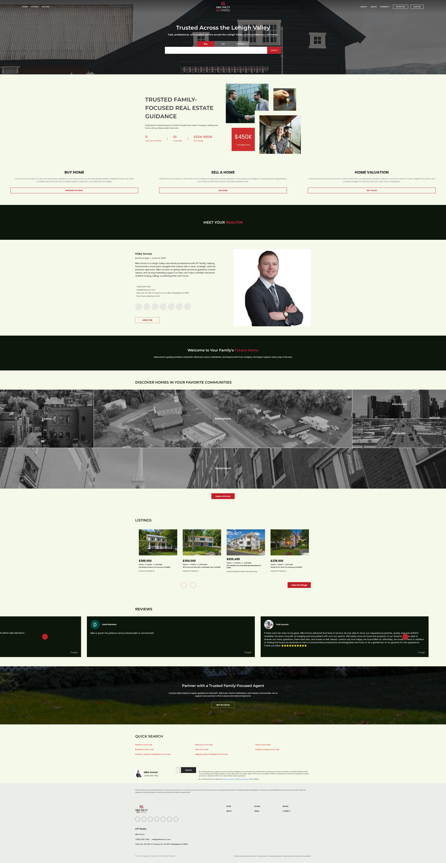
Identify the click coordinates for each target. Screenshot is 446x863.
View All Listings (299, 585)
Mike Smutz (143, 253)
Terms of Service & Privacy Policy (245, 856)
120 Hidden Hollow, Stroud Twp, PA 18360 (154, 567)
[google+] (187, 306)
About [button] (364, 7)
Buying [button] (35, 7)
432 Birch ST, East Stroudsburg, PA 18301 (286, 567)
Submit (188, 770)
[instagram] (171, 306)
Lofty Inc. (147, 856)
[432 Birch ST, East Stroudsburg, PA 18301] (290, 555)
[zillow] (163, 306)
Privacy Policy (243, 779)
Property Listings (288, 856)
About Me (147, 320)
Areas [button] (374, 7)
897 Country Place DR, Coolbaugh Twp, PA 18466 (201, 567)
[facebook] (138, 306)
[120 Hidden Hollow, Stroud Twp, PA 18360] (158, 555)
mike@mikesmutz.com (145, 290)
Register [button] (400, 7)
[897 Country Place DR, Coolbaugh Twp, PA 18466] (202, 555)
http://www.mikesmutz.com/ (148, 296)
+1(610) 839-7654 (143, 287)
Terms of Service (229, 779)
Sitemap (298, 856)
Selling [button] (46, 7)
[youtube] (179, 306)
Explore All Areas (223, 496)
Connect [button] (385, 7)
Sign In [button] (417, 7)
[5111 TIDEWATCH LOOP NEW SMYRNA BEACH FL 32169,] (246, 555)
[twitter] (154, 306)
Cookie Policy (262, 856)
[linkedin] (146, 306)
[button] (274, 50)
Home (25, 7)
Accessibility (306, 856)
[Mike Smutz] (272, 287)
